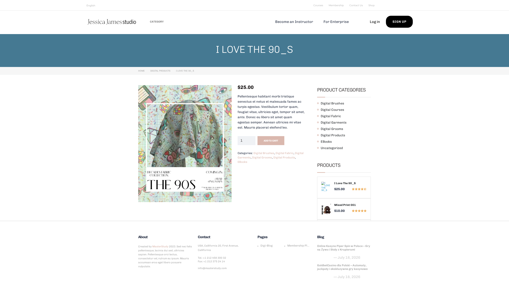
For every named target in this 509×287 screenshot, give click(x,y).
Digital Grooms (262, 157)
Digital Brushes (264, 153)
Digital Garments (334, 122)
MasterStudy (160, 246)
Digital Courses (332, 110)
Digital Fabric (284, 153)
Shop (371, 5)
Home (141, 71)
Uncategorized (332, 148)
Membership (336, 5)
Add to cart (271, 140)
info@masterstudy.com (212, 268)
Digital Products (160, 71)
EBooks (242, 162)
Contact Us (356, 5)
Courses (318, 5)
